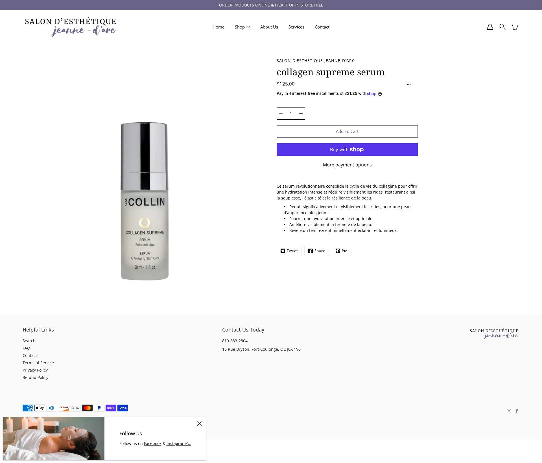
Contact (322, 27)
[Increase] (301, 113)
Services (296, 27)
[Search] (502, 26)
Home (218, 27)
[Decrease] (281, 113)
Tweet (292, 250)
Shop (240, 27)
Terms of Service (38, 362)
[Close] (199, 423)
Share (319, 250)
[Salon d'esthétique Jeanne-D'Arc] (71, 27)
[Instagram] (509, 411)
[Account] (490, 26)
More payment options (347, 165)
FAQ (26, 348)
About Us (269, 27)
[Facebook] (516, 411)
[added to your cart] (514, 26)
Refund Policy (35, 377)
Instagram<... (179, 443)
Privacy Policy (35, 370)
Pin (345, 250)
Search (29, 340)
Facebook (152, 443)
